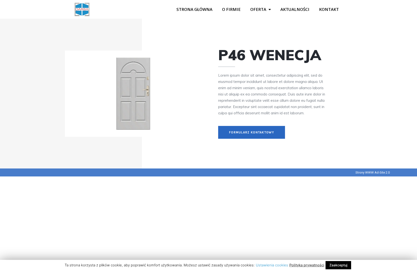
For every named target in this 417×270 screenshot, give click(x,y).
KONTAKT (329, 9)
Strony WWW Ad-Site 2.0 (372, 172)
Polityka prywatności (306, 265)
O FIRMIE (231, 9)
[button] (251, 132)
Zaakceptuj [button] (338, 265)
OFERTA (258, 9)
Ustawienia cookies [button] (272, 265)
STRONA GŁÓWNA (194, 9)
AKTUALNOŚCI (294, 9)
